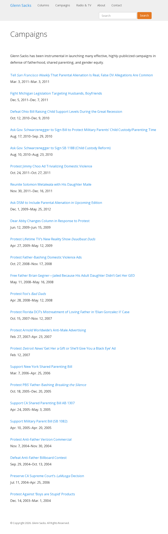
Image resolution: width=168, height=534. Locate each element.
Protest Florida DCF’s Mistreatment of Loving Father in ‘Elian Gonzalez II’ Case (69, 312)
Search (144, 15)
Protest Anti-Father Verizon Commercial (41, 439)
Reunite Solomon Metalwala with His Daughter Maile (50, 184)
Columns (44, 5)
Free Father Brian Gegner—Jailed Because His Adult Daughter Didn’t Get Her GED (72, 275)
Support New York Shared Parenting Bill (41, 366)
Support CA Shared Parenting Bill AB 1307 (42, 403)
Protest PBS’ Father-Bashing (48, 385)
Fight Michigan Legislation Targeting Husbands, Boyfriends (56, 93)
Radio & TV (83, 5)
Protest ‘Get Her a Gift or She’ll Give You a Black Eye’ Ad (63, 348)
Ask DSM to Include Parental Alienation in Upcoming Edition (56, 202)
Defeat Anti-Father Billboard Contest (38, 457)
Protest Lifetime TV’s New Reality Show (52, 239)
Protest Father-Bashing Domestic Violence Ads (46, 257)
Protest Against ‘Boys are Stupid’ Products (42, 494)
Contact (116, 5)
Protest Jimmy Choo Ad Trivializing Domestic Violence (51, 166)
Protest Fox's (28, 293)
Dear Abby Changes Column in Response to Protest (50, 221)
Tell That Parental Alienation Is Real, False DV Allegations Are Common (81, 75)
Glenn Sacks (20, 5)
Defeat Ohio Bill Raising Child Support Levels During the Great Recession (66, 111)
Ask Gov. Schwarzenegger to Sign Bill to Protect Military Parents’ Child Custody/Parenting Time (83, 130)
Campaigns (62, 5)
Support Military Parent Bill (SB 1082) (38, 421)
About (101, 5)
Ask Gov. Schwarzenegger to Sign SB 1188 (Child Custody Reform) (60, 148)
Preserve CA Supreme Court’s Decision (47, 476)
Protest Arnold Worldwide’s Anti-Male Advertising (48, 330)
